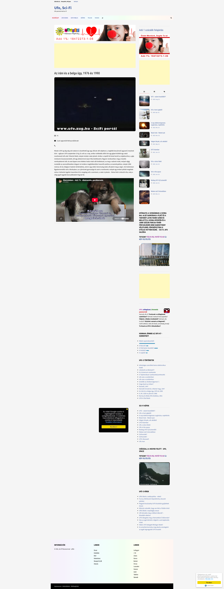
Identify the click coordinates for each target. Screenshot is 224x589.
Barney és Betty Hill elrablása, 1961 (150, 396)
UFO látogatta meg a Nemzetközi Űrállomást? (154, 518)
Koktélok (96, 553)
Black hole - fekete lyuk (158, 133)
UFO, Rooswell (144, 439)
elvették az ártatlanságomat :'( (149, 382)
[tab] (144, 91)
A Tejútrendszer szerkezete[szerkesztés (152, 375)
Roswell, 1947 (143, 386)
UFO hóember (155, 150)
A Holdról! (142, 350)
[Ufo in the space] (144, 172)
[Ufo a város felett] (144, 162)
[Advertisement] (95, 55)
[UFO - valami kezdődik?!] (144, 97)
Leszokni (136, 566)
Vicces (97, 18)
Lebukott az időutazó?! (146, 370)
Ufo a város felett (156, 161)
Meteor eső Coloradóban (158, 191)
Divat (95, 550)
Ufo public (74, 18)
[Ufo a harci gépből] (144, 110)
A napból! (142, 353)
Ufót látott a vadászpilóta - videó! (150, 496)
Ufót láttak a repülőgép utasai (149, 511)
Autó (135, 572)
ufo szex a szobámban (146, 377)
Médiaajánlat (75, 586)
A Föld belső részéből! (146, 348)
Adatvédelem (66, 586)
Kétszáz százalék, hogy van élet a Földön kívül (154, 508)
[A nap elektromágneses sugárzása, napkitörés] (144, 123)
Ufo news (65, 18)
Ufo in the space (156, 172)
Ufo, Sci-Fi (62, 7)
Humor (136, 569)
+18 (135, 553)
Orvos (135, 564)
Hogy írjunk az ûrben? (146, 384)
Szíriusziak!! (143, 434)
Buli (95, 556)
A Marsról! (142, 346)
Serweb (136, 577)
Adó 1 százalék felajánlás (151, 30)
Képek (83, 18)
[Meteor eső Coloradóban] (144, 192)
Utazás (96, 564)
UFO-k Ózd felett (144, 398)
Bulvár (136, 561)
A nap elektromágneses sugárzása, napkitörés (158, 124)
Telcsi (90, 18)
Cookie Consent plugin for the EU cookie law (209, 585)
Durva (135, 558)
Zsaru (135, 556)
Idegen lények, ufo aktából (159, 141)
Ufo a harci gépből (156, 110)
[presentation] (144, 91)
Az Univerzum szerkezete (147, 372)
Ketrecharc (97, 558)
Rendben (209, 582)
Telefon (136, 574)
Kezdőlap (55, 18)
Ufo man (142, 441)
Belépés (76, 1)
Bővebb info (209, 579)
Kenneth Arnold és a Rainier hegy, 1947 (152, 389)
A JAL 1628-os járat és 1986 (148, 393)
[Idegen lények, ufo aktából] (144, 142)
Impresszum (58, 586)
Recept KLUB (98, 561)
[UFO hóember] (144, 150)
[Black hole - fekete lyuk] (144, 133)
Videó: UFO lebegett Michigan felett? (151, 525)
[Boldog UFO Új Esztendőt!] (144, 181)
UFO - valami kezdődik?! (158, 97)
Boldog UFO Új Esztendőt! (159, 180)
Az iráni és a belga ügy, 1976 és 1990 (151, 391)
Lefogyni (136, 550)
